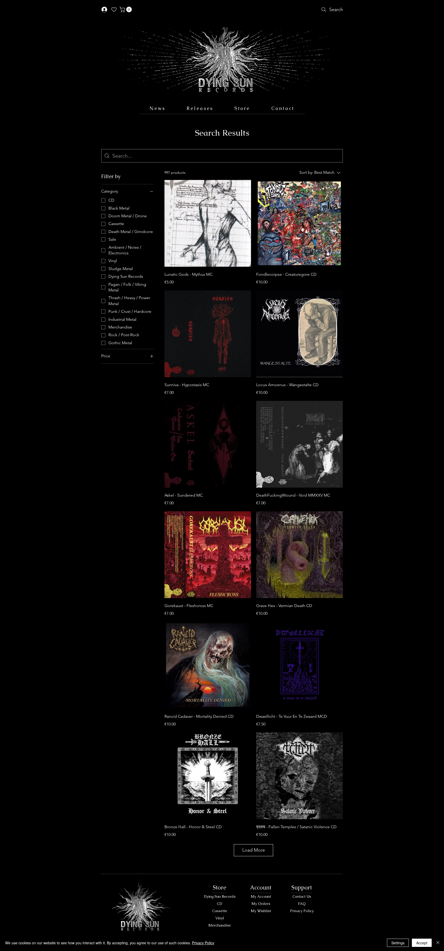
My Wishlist (261, 911)
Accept (421, 942)
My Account (261, 896)
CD (219, 903)
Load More (253, 850)
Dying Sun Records (220, 896)
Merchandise (219, 925)
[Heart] (113, 9)
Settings (397, 942)
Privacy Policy (302, 911)
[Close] (438, 943)
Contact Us (301, 896)
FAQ (302, 903)
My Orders (261, 903)
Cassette (219, 911)
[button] (126, 9)
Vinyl (219, 918)
